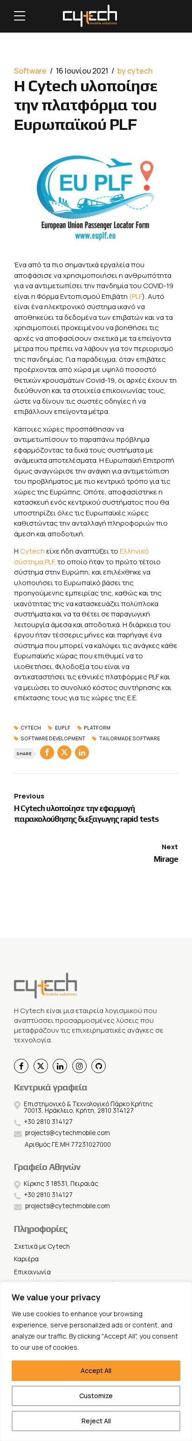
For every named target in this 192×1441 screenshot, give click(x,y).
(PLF (135, 296)
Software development (53, 739)
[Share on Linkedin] (82, 752)
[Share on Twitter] (64, 752)
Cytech (32, 551)
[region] (96, 1361)
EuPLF (62, 728)
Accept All (96, 1370)
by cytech (134, 71)
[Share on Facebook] (47, 752)
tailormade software (129, 739)
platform (97, 728)
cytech (31, 728)
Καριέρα (26, 1259)
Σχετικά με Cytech (42, 1246)
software (30, 71)
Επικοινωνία (32, 1272)
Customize (96, 1395)
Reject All (96, 1420)
